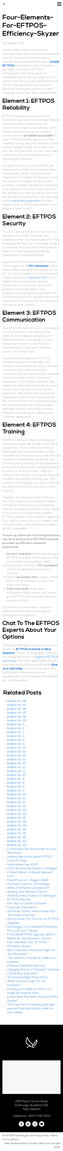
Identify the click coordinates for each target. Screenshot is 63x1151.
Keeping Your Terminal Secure (27, 892)
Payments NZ (37, 277)
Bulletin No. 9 (16, 740)
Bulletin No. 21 (16, 759)
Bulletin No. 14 (16, 806)
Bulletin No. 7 (15, 736)
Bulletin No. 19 (16, 755)
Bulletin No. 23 (16, 763)
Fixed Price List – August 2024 (27, 880)
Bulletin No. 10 (16, 802)
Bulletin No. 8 (16, 786)
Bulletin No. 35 (16, 713)
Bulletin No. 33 (16, 720)
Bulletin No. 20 (16, 814)
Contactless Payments (22, 973)
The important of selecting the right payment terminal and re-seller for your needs (31, 1008)
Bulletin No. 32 (16, 794)
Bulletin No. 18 (16, 818)
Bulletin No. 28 (16, 821)
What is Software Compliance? (28, 888)
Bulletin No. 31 (16, 767)
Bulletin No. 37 (16, 705)
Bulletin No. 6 (16, 783)
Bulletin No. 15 (16, 751)
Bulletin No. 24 (16, 829)
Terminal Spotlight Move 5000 (27, 977)
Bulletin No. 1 (15, 732)
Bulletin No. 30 (16, 837)
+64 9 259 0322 (39, 1116)
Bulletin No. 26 (16, 825)
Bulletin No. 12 (16, 798)
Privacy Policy (42, 1135)
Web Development (15, 1143)
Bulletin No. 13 (16, 748)
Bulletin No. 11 (16, 744)
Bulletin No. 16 (16, 833)
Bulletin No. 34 (16, 716)
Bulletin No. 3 (15, 728)
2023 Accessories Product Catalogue (32, 868)
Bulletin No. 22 (16, 810)
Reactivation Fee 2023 (22, 864)
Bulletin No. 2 (16, 790)
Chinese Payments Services (26, 965)
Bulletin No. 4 (15, 779)
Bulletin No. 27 (16, 775)
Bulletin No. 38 (16, 701)
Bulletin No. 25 (16, 841)
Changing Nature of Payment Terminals (33, 969)
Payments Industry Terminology (28, 884)
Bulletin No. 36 (16, 709)
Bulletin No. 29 (16, 845)
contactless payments (25, 201)
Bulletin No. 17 (16, 771)
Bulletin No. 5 (16, 724)
